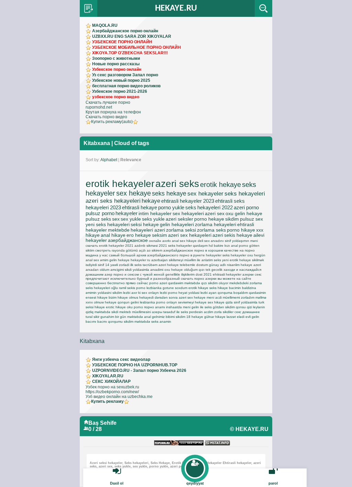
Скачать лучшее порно (108, 102)
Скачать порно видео (106, 116)
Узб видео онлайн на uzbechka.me (119, 396)
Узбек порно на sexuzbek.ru (112, 387)
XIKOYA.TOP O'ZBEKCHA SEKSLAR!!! (130, 53)
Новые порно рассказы (116, 64)
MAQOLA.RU (105, 25)
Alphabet (108, 159)
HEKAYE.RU (176, 8)
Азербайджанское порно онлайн (125, 31)
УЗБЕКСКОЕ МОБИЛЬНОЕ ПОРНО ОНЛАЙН (136, 47)
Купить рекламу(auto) (112, 121)
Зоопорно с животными (116, 58)
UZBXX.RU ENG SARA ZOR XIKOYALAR (131, 36)
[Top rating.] (217, 443)
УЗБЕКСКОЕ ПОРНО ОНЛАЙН (122, 42)
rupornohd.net (99, 107)
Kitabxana (97, 143)
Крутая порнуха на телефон (113, 112)
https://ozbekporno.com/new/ (112, 391)
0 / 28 (95, 429)
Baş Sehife (102, 423)
